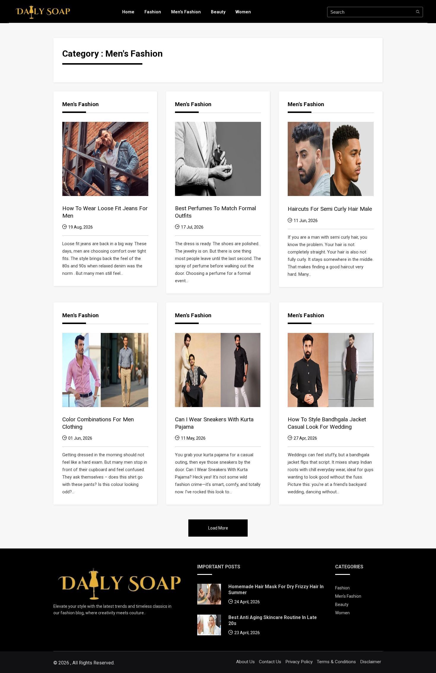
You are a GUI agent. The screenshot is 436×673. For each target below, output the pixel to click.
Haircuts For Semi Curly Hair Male (330, 208)
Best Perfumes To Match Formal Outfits (215, 212)
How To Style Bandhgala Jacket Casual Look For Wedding (327, 423)
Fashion (152, 12)
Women (243, 12)
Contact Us (270, 661)
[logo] (42, 11)
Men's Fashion (186, 12)
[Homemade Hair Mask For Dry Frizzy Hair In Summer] (209, 595)
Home (128, 12)
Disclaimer (370, 661)
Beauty (218, 12)
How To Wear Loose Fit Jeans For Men (105, 212)
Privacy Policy (299, 661)
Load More (218, 528)
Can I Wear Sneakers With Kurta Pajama (214, 423)
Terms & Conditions (336, 661)
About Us (245, 661)
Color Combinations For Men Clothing (98, 423)
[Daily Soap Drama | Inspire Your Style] (119, 583)
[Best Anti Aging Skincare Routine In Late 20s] (209, 626)
